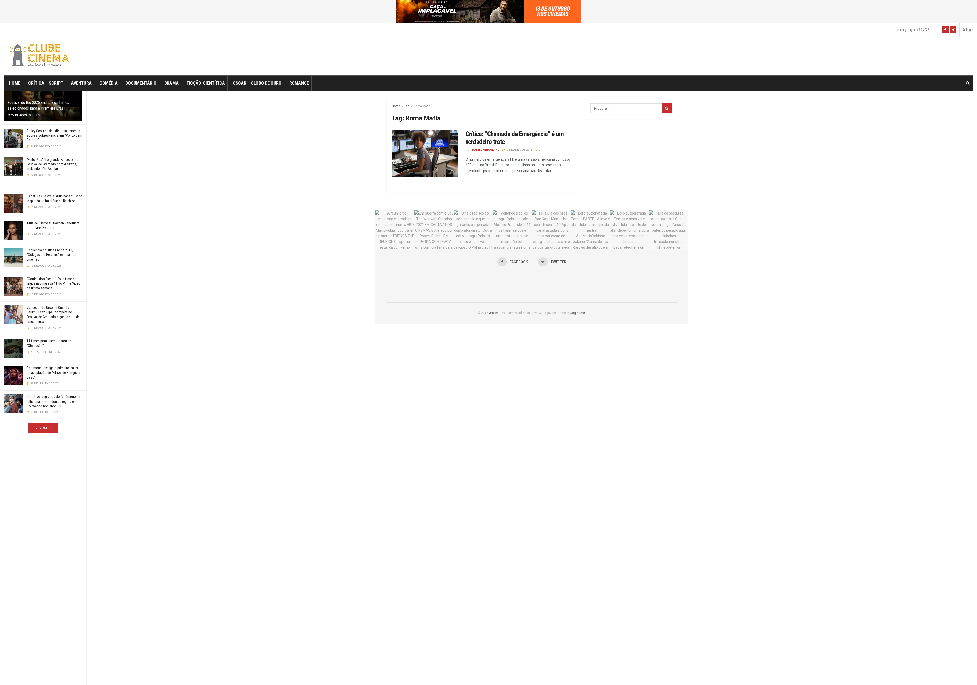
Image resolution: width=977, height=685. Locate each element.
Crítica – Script (45, 83)
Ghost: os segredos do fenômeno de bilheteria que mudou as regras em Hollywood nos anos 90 (53, 401)
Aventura (81, 83)
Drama (171, 83)
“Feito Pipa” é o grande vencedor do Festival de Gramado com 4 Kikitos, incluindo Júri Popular (52, 164)
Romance (299, 83)
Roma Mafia (421, 106)
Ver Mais (43, 428)
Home (14, 83)
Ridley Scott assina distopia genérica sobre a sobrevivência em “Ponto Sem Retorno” (54, 135)
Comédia (108, 83)
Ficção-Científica (205, 83)
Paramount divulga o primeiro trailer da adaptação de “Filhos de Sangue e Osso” (53, 372)
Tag (406, 106)
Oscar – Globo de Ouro (257, 83)
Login (969, 30)
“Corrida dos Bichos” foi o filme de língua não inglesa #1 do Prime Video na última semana (53, 283)
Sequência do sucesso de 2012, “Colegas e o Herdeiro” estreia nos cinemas (51, 254)
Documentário (140, 83)
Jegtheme (577, 313)
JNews (494, 313)
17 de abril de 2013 (518, 149)
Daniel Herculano (485, 149)
